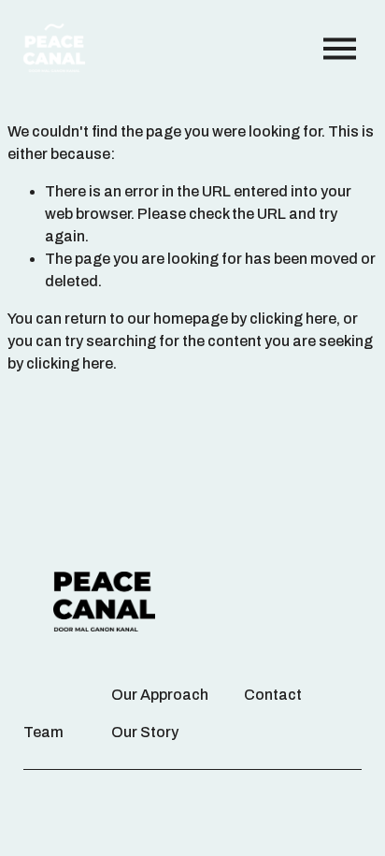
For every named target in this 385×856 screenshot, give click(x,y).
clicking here (293, 318)
